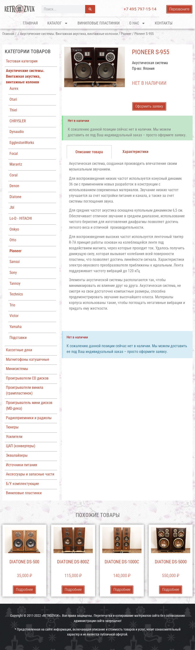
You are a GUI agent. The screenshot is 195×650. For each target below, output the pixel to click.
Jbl (12, 207)
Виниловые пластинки (99, 23)
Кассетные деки (19, 350)
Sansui (15, 261)
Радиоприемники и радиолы (29, 418)
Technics (16, 294)
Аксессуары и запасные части (30, 474)
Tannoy (15, 283)
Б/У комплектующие (22, 483)
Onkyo (14, 229)
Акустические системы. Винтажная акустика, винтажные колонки (69, 34)
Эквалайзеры (17, 455)
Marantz (16, 164)
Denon (14, 186)
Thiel (13, 110)
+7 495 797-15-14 (140, 9)
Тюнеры (12, 427)
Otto (13, 240)
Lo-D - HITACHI (21, 218)
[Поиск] (90, 9)
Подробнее (24, 589)
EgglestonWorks (22, 142)
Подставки (18, 337)
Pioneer (126, 34)
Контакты (163, 23)
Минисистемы (17, 368)
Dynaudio (17, 131)
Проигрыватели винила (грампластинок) (24, 390)
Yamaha (16, 326)
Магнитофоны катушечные (27, 359)
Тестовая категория (22, 61)
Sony (13, 272)
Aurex (14, 88)
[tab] (89, 151)
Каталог (54, 23)
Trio (12, 305)
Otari (13, 99)
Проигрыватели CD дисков (27, 378)
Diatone (15, 197)
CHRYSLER (18, 121)
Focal (14, 153)
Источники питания (21, 465)
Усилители (14, 436)
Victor (14, 315)
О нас (134, 23)
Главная (30, 23)
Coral (14, 175)
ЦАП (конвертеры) (20, 446)
